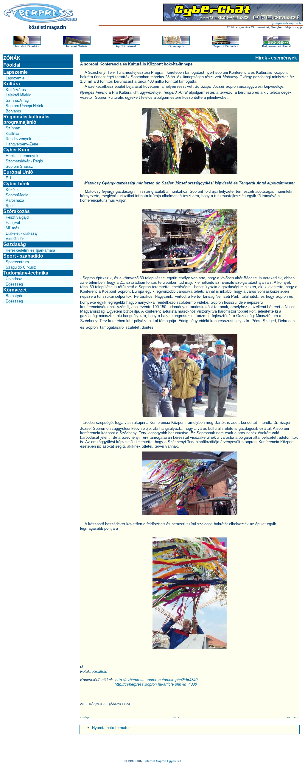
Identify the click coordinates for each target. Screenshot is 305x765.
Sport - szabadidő (23, 255)
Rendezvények (18, 139)
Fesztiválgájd (17, 217)
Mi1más (12, 228)
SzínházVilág (17, 100)
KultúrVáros (16, 89)
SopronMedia (17, 195)
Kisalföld (99, 671)
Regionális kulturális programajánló (26, 119)
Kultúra (11, 83)
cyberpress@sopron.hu (287, 23)
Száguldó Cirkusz (21, 267)
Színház (13, 128)
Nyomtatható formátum (112, 727)
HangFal (13, 222)
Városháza (15, 200)
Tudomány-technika (25, 272)
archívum (293, 717)
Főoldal (11, 65)
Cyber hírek (16, 183)
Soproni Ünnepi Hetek (24, 106)
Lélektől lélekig (18, 95)
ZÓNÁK (12, 58)
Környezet (15, 289)
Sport (10, 205)
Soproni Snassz (19, 166)
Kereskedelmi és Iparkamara (30, 250)
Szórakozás (16, 211)
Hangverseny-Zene (22, 144)
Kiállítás (13, 133)
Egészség (14, 284)
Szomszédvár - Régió (24, 161)
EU (8, 178)
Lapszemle (15, 72)
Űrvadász (14, 279)
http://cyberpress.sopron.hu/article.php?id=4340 (156, 680)
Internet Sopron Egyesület (162, 761)
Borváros (13, 111)
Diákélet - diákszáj (22, 233)
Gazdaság (14, 244)
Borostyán (14, 296)
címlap (84, 717)
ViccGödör (15, 238)
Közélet (12, 189)
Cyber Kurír (16, 149)
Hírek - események (22, 155)
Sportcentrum (17, 262)
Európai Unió (18, 172)
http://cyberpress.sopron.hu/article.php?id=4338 (156, 684)
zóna (175, 717)
